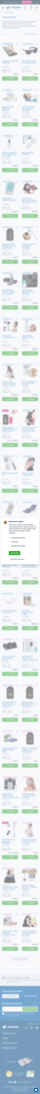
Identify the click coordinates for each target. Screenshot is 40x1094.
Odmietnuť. (12, 532)
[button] (36, 1090)
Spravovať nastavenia (17, 559)
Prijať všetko (14, 553)
